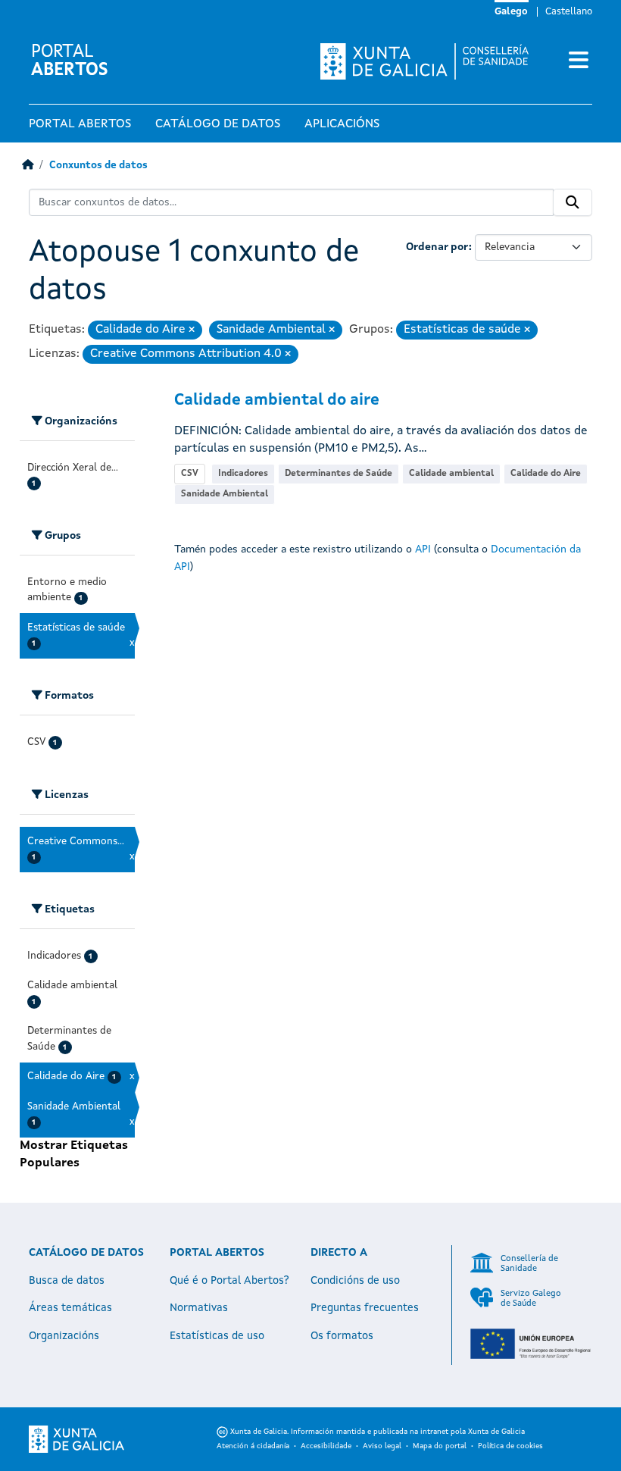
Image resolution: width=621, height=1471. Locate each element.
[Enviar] (572, 202)
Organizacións (64, 1336)
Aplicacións (341, 124)
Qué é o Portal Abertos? (229, 1280)
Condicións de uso (355, 1280)
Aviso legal (382, 1446)
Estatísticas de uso (217, 1336)
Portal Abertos (80, 124)
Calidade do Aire (545, 473)
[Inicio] (27, 166)
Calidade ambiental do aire (276, 400)
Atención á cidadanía (253, 1446)
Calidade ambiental (451, 473)
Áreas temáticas (70, 1308)
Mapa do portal (440, 1446)
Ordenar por (437, 247)
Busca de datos (67, 1280)
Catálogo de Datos (217, 124)
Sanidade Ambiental (224, 494)
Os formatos (341, 1336)
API (423, 549)
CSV (189, 473)
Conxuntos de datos (98, 166)
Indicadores (243, 473)
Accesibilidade (326, 1446)
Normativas (199, 1308)
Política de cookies (510, 1446)
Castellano (568, 12)
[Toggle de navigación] (578, 61)
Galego (511, 12)
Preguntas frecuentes (364, 1308)
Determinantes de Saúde (338, 473)
